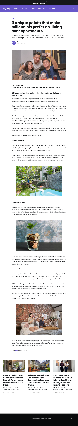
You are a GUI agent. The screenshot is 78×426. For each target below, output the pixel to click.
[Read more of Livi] (14, 43)
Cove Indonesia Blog (8, 418)
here (16, 350)
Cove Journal (52, 8)
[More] (59, 9)
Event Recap (41, 8)
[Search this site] (74, 8)
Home (16, 8)
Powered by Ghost (70, 418)
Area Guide (24, 8)
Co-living (32, 8)
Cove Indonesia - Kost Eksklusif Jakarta (41, 418)
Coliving (14, 19)
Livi (18, 42)
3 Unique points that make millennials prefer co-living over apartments (36, 87)
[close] (76, 2)
